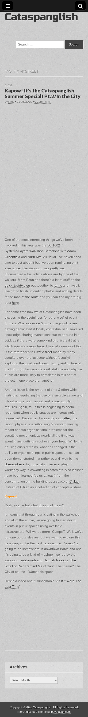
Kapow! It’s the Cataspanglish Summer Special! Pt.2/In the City (42, 93)
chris (11, 101)
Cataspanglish (41, 17)
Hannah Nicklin (54, 560)
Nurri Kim (35, 257)
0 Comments (42, 101)
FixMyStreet (43, 352)
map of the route (26, 297)
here (15, 302)
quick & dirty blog (17, 285)
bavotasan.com (61, 711)
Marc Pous (26, 280)
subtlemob (28, 560)
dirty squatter (60, 418)
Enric (58, 285)
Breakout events (17, 464)
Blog (8, 85)
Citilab (74, 481)
